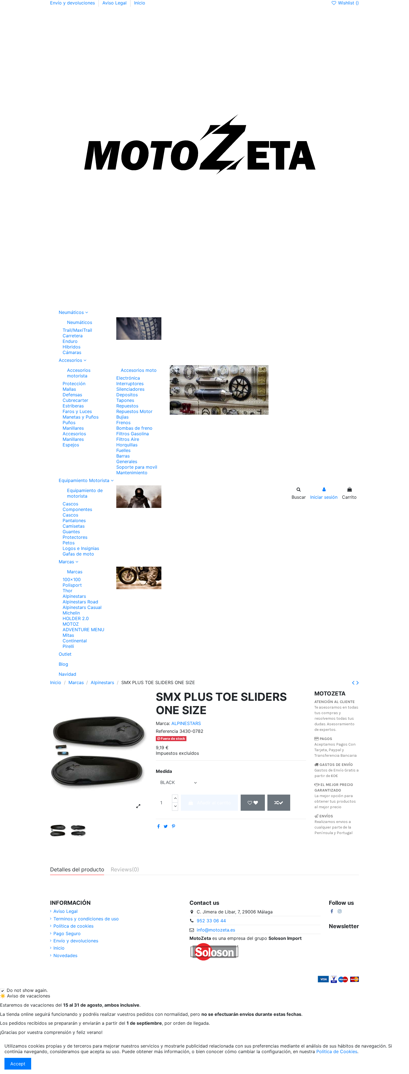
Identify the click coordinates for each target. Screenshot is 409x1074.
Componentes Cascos (77, 512)
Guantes (71, 531)
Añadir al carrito (214, 802)
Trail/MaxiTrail (77, 330)
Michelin (71, 613)
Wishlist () (348, 3)
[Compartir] (158, 826)
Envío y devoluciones (73, 3)
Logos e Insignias (81, 548)
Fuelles (123, 450)
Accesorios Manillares (74, 436)
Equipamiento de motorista (85, 493)
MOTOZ (71, 624)
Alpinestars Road (80, 601)
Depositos (127, 394)
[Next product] (357, 683)
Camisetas (74, 526)
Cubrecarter (75, 400)
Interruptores (130, 383)
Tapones (125, 400)
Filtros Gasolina (132, 433)
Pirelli (68, 646)
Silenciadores (130, 389)
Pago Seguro (67, 933)
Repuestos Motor (134, 411)
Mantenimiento (131, 472)
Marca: (163, 723)
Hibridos (71, 347)
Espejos (71, 445)
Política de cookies (73, 926)
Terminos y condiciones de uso (86, 918)
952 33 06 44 (211, 920)
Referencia (167, 731)
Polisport (72, 585)
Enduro (70, 341)
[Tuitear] (166, 826)
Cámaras (72, 352)
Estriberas (73, 406)
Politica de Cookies (336, 1051)
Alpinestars (74, 596)
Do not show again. (27, 990)
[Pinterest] (173, 826)
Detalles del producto (77, 870)
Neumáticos (79, 322)
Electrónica (128, 378)
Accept (17, 1063)
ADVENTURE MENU (83, 629)
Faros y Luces (77, 411)
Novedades (65, 955)
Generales (126, 461)
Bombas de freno (134, 428)
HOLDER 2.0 (76, 618)
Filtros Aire (127, 439)
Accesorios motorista (78, 373)
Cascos (70, 504)
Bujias (122, 417)
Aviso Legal (115, 3)
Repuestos (127, 406)
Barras (123, 456)
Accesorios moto (139, 370)
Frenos (123, 422)
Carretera (73, 335)
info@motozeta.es (216, 930)
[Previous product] (354, 683)
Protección (74, 383)
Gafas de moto (78, 554)
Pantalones (74, 520)
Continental (75, 640)
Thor (67, 590)
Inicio (139, 3)
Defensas (72, 394)
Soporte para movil (136, 467)
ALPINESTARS (186, 723)
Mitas (68, 635)
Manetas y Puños (80, 417)
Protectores (75, 537)
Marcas (74, 571)
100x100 (72, 579)
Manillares (73, 428)
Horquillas (126, 445)
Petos (69, 542)
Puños (69, 422)
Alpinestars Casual (82, 607)
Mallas (69, 389)
